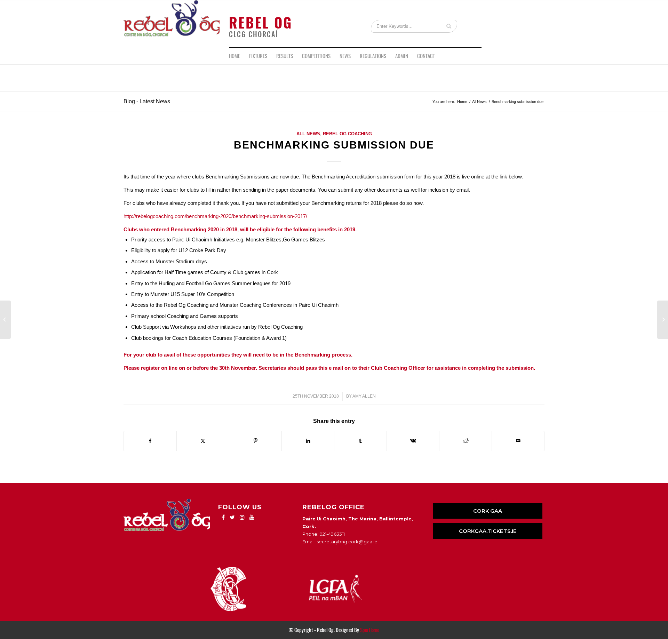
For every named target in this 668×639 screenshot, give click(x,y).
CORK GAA (487, 511)
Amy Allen (364, 396)
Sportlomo (369, 629)
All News (308, 133)
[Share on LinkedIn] (308, 440)
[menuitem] (234, 56)
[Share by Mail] (518, 440)
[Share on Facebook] (150, 440)
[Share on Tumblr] (360, 440)
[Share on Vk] (413, 440)
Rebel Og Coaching (347, 133)
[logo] (172, 23)
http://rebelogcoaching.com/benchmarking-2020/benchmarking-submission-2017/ (215, 216)
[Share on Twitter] (203, 440)
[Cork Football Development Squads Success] (5, 320)
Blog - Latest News (147, 101)
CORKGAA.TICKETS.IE (488, 531)
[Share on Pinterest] (255, 440)
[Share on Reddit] (465, 440)
